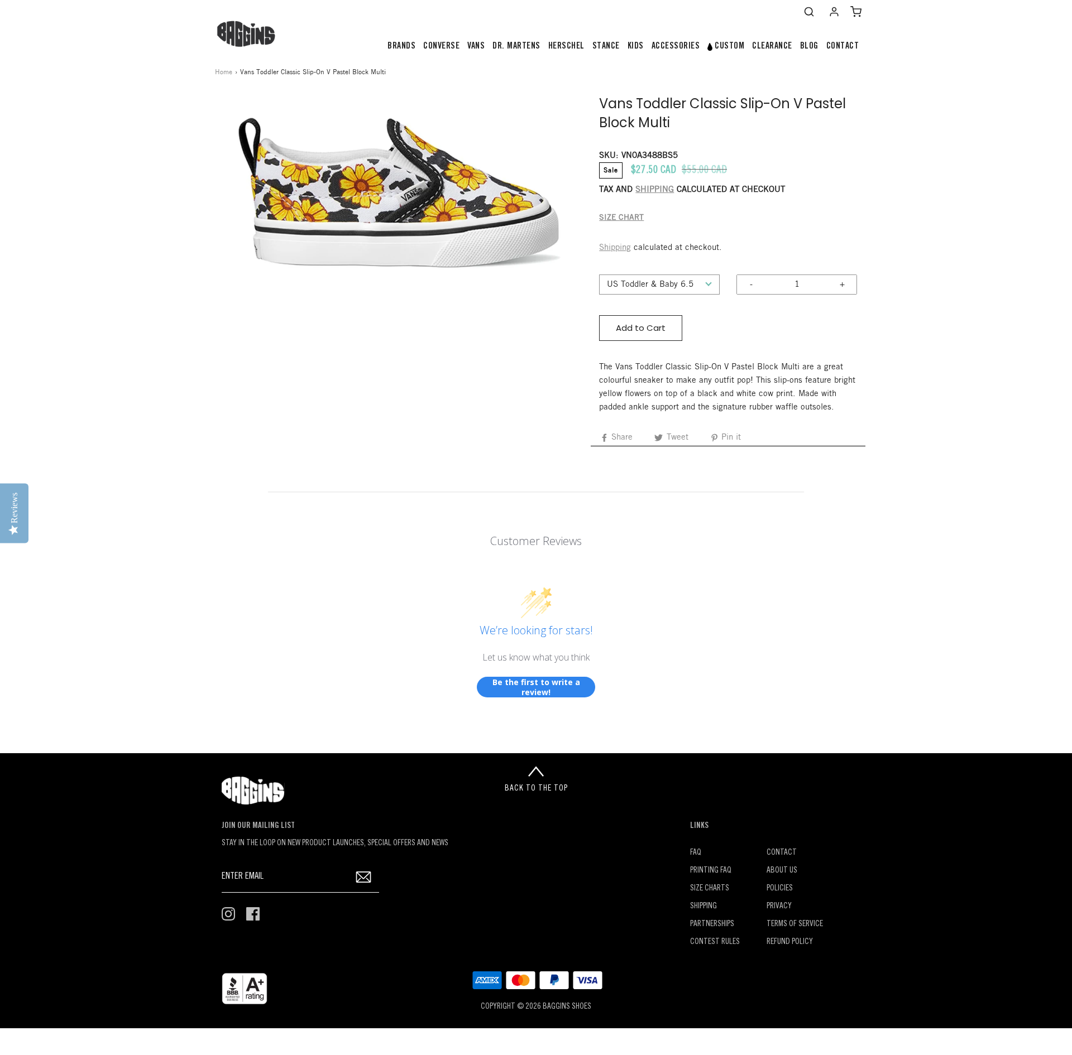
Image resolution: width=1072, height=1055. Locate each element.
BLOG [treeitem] (809, 46)
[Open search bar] (809, 12)
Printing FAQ (710, 870)
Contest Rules (715, 942)
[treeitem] (401, 46)
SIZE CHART (621, 217)
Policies (780, 888)
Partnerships (712, 924)
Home (223, 72)
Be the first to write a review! (536, 687)
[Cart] (856, 11)
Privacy (779, 906)
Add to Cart (641, 328)
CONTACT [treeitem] (842, 46)
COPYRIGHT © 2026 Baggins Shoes (536, 1007)
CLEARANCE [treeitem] (772, 46)
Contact (782, 853)
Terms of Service (795, 924)
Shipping (615, 248)
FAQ (695, 853)
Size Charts (709, 888)
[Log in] (834, 11)
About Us (782, 870)
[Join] (363, 876)
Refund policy (790, 942)
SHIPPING (654, 190)
